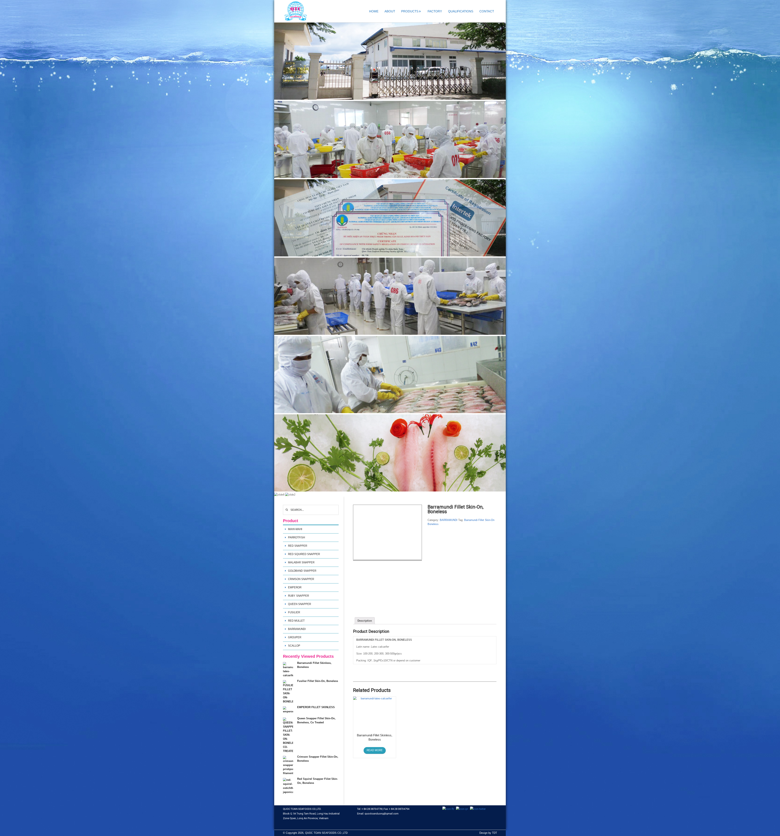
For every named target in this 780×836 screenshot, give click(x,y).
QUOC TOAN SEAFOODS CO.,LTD (326, 832)
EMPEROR (294, 587)
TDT (494, 832)
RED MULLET (296, 620)
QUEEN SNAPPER (299, 604)
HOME (373, 11)
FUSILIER (294, 612)
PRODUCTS (409, 11)
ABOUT (390, 11)
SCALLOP (294, 645)
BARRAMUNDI (448, 520)
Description (365, 620)
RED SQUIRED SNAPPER (304, 554)
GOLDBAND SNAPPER (302, 570)
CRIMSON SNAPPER (301, 579)
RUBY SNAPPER (298, 595)
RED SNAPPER (297, 545)
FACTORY (435, 11)
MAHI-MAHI (295, 529)
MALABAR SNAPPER (301, 562)
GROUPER (294, 637)
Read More (375, 750)
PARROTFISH (296, 537)
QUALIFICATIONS (460, 11)
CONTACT (486, 11)
